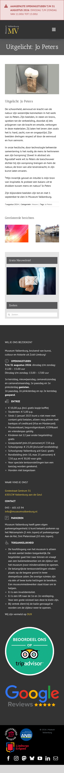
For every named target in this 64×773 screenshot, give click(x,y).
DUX (29, 614)
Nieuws (35, 204)
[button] (7, 233)
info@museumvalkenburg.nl (21, 511)
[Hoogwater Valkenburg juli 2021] (47, 226)
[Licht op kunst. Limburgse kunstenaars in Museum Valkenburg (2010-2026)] (16, 226)
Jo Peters (48, 204)
